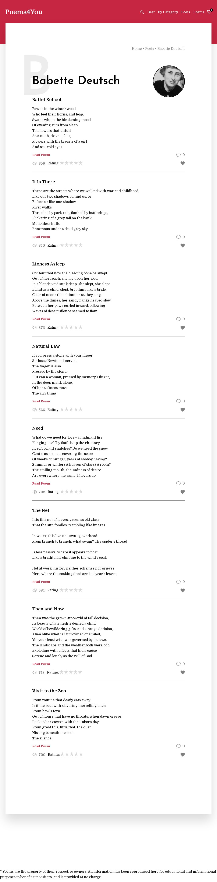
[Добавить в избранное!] (183, 163)
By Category (168, 12)
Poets (185, 12)
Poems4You (23, 12)
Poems (198, 12)
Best (151, 12)
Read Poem (108, 155)
